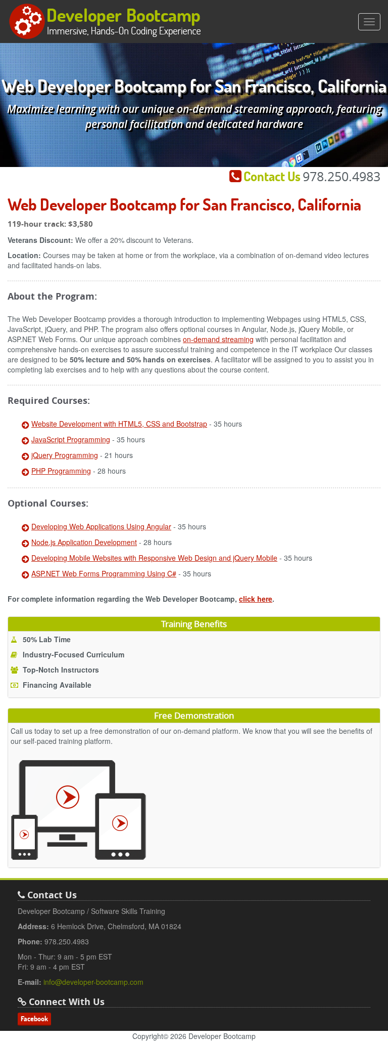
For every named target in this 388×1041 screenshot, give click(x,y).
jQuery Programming (64, 455)
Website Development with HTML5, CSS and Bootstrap (119, 424)
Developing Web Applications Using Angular (101, 526)
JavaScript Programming (70, 439)
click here (255, 599)
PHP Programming (61, 471)
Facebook (34, 1018)
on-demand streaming (218, 339)
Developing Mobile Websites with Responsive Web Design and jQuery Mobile (154, 558)
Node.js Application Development (84, 542)
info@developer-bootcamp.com (93, 982)
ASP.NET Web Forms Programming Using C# (103, 573)
